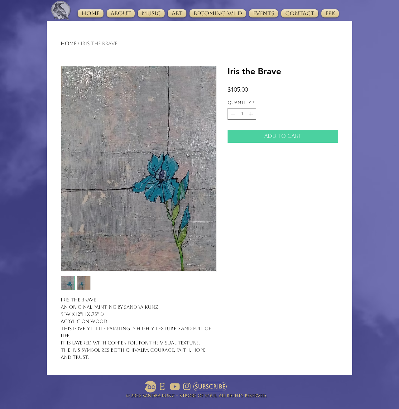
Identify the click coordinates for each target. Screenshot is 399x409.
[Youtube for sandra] (175, 386)
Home (68, 43)
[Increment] (251, 113)
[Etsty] (163, 386)
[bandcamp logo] (150, 386)
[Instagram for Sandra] (187, 386)
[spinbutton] (242, 113)
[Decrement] (232, 113)
